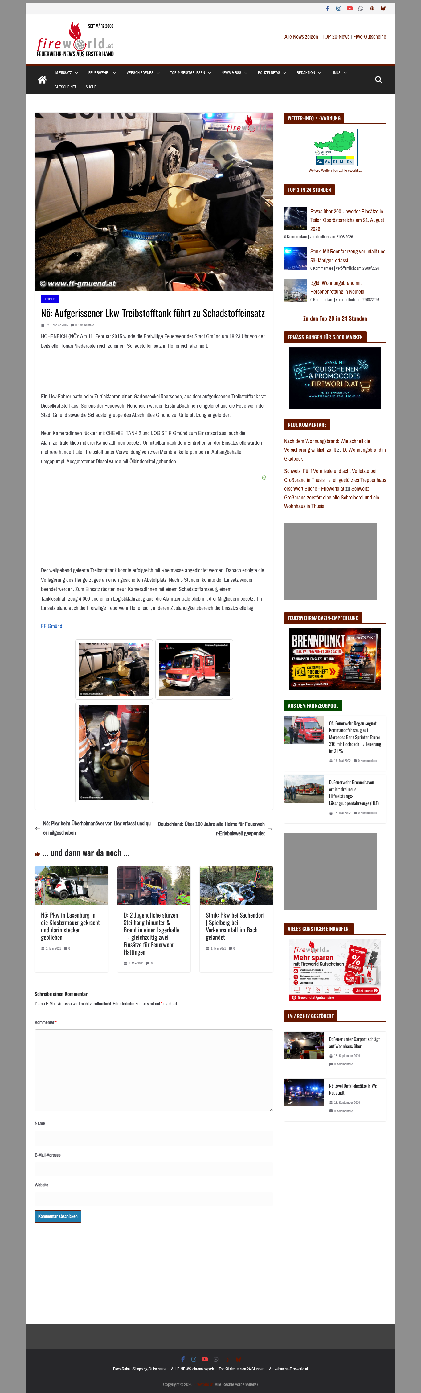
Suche (91, 87)
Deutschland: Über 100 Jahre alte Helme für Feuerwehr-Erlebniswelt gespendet (211, 829)
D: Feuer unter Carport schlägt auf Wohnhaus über (354, 1042)
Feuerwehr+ (99, 72)
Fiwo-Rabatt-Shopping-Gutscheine (139, 1369)
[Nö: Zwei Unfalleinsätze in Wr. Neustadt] (304, 1100)
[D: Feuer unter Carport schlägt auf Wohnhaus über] (304, 1053)
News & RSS (231, 72)
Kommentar (46, 1022)
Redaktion (306, 72)
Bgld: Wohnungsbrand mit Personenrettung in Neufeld (337, 287)
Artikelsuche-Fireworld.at (288, 1369)
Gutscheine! (65, 87)
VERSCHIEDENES (140, 72)
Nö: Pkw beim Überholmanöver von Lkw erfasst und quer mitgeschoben (97, 828)
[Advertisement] (330, 561)
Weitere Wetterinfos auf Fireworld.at (335, 170)
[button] (75, 73)
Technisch (49, 299)
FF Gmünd (51, 626)
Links (336, 72)
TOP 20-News (336, 37)
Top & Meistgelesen (187, 72)
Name (40, 1123)
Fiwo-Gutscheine (369, 37)
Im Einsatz (63, 72)
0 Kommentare (84, 325)
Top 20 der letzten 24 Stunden (241, 1369)
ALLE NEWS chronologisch (192, 1369)
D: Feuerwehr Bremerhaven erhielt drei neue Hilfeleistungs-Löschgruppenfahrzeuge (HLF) (354, 792)
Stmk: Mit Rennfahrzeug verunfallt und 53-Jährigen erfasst (348, 256)
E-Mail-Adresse (48, 1155)
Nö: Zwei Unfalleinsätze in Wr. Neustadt (353, 1089)
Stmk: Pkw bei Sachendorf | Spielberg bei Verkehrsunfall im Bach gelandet (235, 926)
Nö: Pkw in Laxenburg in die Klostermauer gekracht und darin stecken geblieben (70, 926)
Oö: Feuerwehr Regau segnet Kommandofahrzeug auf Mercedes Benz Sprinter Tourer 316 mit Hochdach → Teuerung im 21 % (355, 737)
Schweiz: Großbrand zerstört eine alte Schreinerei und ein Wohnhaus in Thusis (331, 497)
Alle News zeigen (301, 37)
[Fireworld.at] (42, 79)
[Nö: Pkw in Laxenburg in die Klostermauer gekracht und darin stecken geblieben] (71, 871)
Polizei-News (269, 72)
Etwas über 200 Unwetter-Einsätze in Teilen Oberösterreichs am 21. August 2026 (347, 220)
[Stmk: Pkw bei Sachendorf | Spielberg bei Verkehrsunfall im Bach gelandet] (236, 871)
